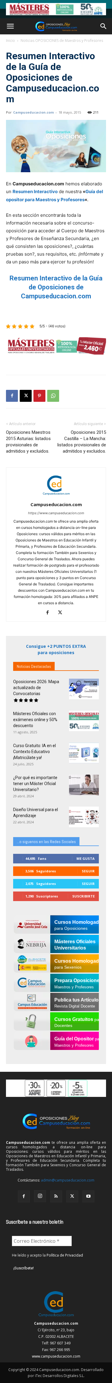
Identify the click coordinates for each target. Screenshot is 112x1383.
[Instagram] (40, 1196)
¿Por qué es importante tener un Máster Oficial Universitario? (35, 783)
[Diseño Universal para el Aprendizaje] (84, 817)
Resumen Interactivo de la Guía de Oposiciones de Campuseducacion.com (56, 287)
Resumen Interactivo (35, 191)
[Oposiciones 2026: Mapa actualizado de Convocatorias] (84, 689)
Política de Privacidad (65, 1255)
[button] (10, 26)
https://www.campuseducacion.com (56, 513)
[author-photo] (56, 496)
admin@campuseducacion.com (67, 1180)
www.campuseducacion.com (56, 1356)
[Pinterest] (39, 396)
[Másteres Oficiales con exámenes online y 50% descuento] (84, 721)
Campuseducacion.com (33, 112)
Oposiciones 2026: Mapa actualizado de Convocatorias (36, 687)
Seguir (88, 871)
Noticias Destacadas (34, 666)
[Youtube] (88, 1196)
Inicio (10, 40)
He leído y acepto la (47, 1255)
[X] (26, 396)
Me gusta (85, 858)
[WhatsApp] (53, 396)
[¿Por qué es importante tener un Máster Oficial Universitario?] (84, 785)
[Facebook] (12, 396)
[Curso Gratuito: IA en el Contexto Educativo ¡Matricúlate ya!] (84, 753)
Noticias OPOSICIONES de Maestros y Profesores (62, 40)
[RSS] (56, 1196)
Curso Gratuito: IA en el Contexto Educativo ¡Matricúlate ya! (34, 751)
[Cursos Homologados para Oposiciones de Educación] (56, 9)
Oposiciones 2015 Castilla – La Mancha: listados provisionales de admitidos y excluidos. (81, 442)
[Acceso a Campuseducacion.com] (56, 1317)
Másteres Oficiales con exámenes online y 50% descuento (35, 719)
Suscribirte (83, 896)
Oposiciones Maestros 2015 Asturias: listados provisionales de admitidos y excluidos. (28, 442)
